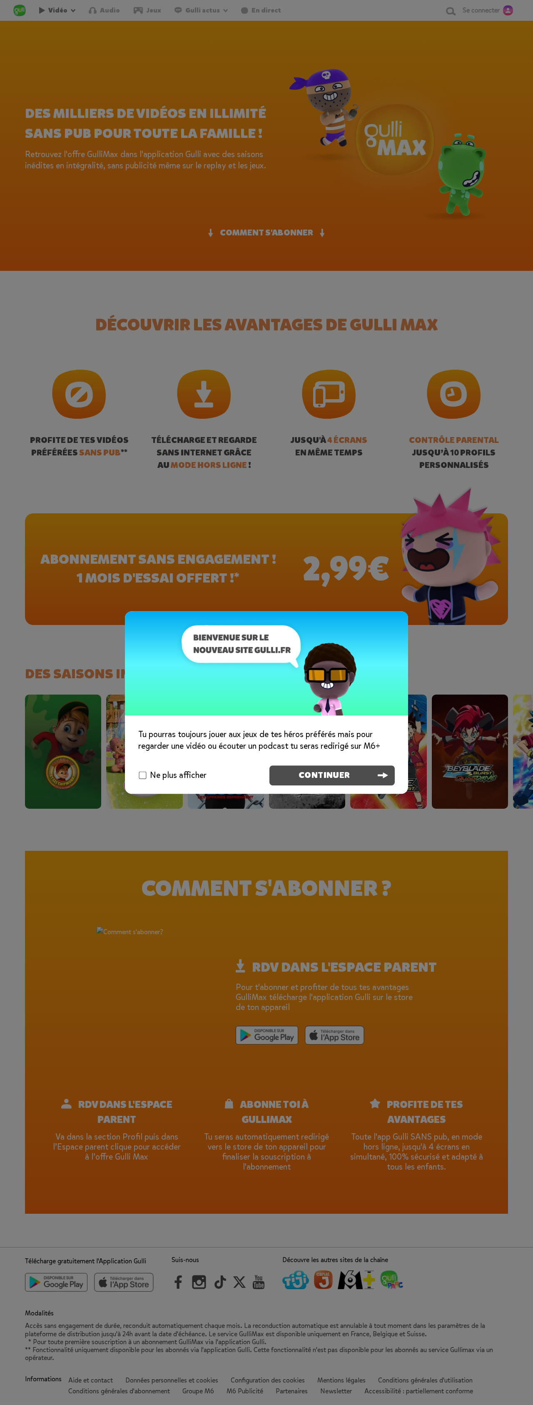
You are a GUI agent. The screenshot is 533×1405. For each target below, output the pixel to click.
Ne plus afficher (178, 775)
